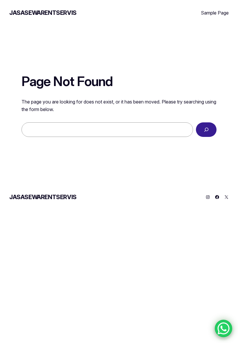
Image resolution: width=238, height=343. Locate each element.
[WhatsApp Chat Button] (223, 328)
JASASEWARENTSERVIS (43, 12)
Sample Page (215, 13)
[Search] (206, 129)
